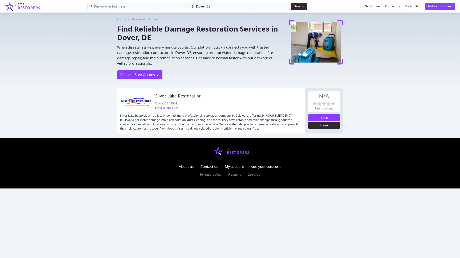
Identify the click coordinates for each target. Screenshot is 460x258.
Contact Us (392, 6)
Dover (153, 19)
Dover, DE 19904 (166, 103)
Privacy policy (211, 174)
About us (186, 166)
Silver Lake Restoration (178, 96)
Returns (234, 174)
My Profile (411, 6)
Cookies (254, 174)
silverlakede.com (166, 108)
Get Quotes (372, 6)
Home (121, 19)
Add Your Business (440, 6)
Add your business (266, 166)
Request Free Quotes (138, 74)
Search (299, 6)
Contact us (209, 166)
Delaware (138, 19)
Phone (324, 125)
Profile (323, 118)
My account (234, 166)
